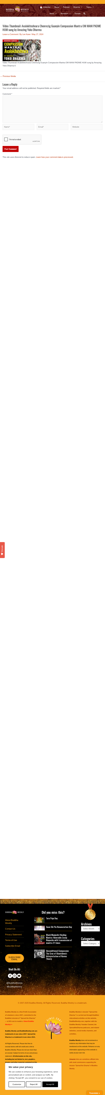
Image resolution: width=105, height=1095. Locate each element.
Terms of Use (11, 940)
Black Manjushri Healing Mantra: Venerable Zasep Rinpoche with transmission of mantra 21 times (59, 938)
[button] (84, 13)
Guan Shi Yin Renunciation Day (59, 926)
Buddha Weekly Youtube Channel (81, 1024)
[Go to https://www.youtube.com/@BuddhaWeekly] (19, 976)
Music (56, 7)
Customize (17, 1084)
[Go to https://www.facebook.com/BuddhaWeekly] (10, 976)
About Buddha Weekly (11, 921)
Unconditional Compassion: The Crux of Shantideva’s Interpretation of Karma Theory (57, 954)
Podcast (66, 7)
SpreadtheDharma (76, 1028)
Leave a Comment (10, 34)
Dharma (76, 7)
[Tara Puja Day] (39, 920)
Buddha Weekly (10, 1050)
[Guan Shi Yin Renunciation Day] (39, 928)
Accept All (50, 1084)
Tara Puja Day (52, 918)
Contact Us (10, 929)
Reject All (33, 1084)
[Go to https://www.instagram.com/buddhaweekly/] (14, 976)
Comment (7, 94)
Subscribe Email (12, 946)
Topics (88, 7)
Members (64, 13)
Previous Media (8, 76)
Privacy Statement (13, 935)
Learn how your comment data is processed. (54, 157)
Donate (78, 13)
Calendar (47, 7)
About (51, 13)
